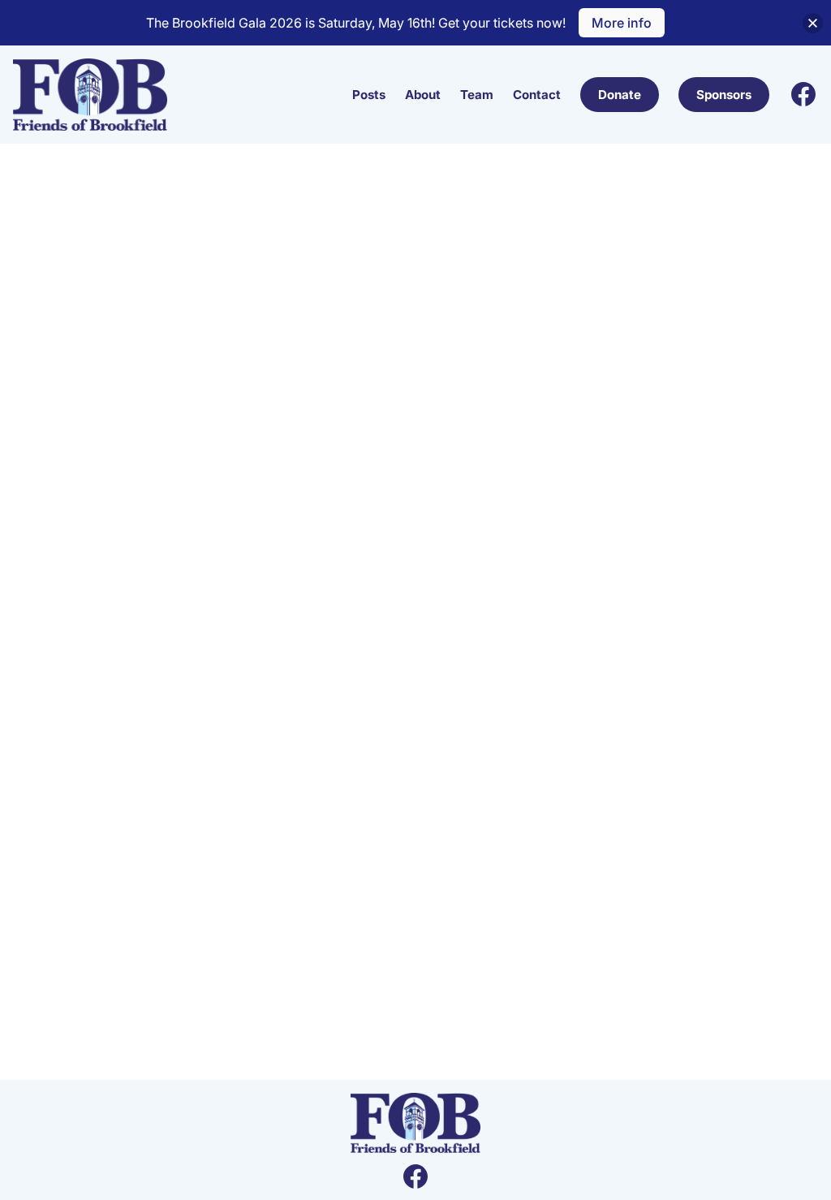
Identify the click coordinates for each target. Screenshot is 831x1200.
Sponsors (723, 94)
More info (622, 23)
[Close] (813, 23)
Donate (619, 94)
